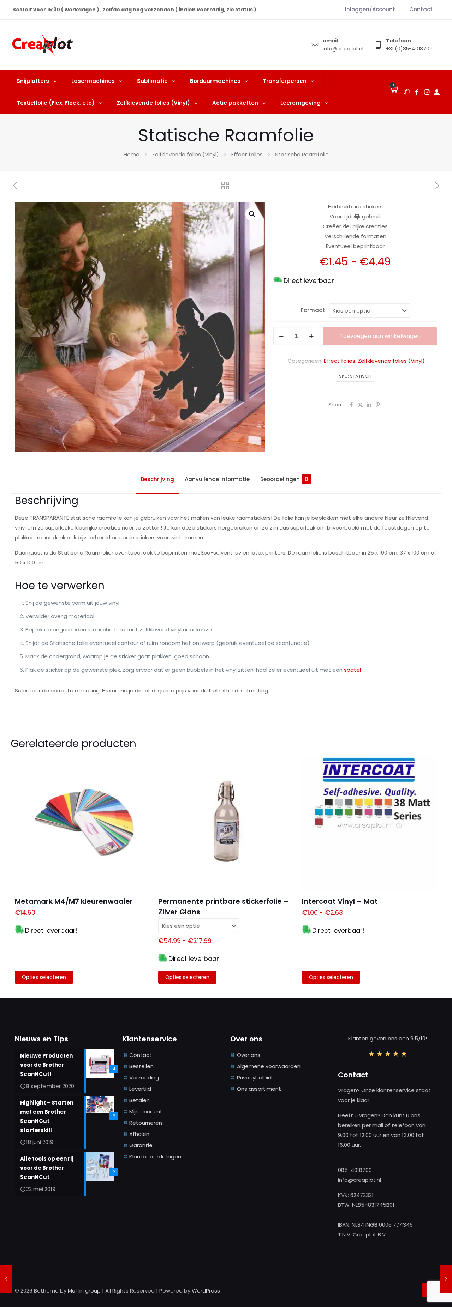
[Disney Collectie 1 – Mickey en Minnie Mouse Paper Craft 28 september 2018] (446, 1279)
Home (131, 154)
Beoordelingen (284, 479)
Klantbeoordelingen (155, 1156)
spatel (352, 669)
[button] (252, 214)
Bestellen (141, 1066)
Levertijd (140, 1089)
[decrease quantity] (281, 336)
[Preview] (139, 781)
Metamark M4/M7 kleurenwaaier (74, 901)
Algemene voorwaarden (269, 1066)
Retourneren (145, 1122)
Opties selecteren (44, 977)
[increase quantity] (311, 336)
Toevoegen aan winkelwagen (380, 336)
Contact (140, 1055)
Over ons (248, 1055)
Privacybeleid (254, 1077)
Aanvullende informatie (217, 479)
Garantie (141, 1145)
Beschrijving (157, 479)
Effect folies (247, 154)
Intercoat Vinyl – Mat (340, 901)
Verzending (144, 1077)
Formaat (313, 310)
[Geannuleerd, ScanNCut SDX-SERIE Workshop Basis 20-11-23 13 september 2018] (6, 1279)
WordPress (206, 1290)
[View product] (139, 766)
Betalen (139, 1100)
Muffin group (84, 1290)
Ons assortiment (259, 1089)
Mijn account (145, 1111)
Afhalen (139, 1134)
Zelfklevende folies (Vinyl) (185, 154)
